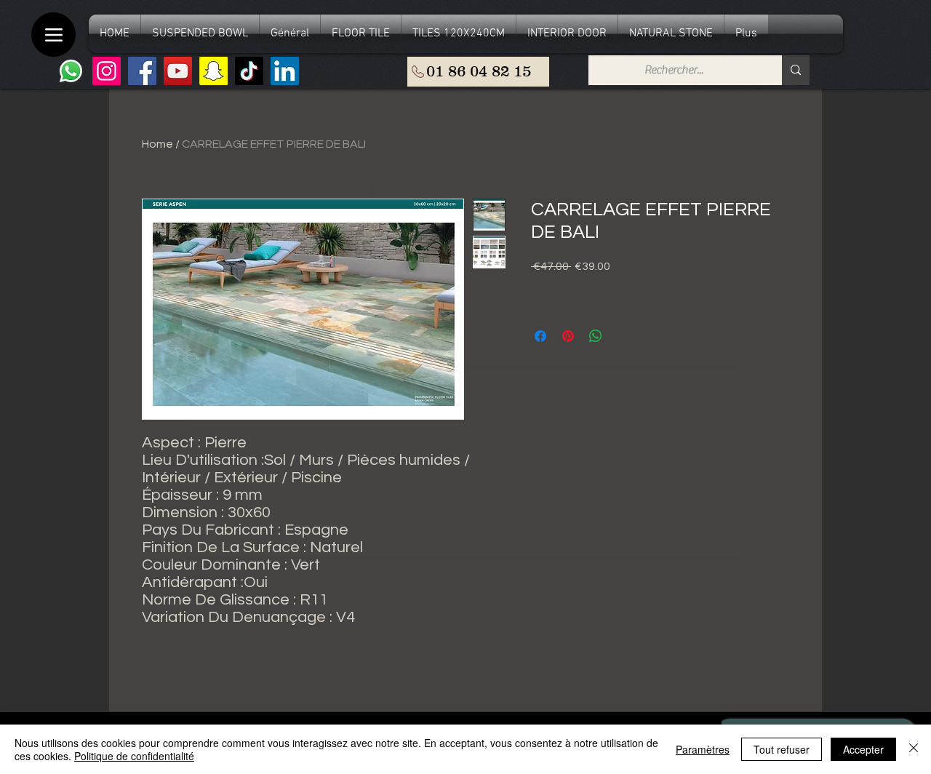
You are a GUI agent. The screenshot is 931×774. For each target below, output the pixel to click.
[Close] (913, 749)
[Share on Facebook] (540, 336)
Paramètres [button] (703, 749)
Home (157, 144)
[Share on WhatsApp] (595, 336)
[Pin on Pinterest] (568, 336)
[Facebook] (142, 71)
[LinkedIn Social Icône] (285, 71)
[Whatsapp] (71, 71)
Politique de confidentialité (134, 756)
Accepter (863, 749)
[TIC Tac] (249, 71)
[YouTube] (178, 71)
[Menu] (53, 34)
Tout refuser (782, 749)
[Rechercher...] (796, 70)
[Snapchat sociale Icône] (213, 71)
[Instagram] (106, 71)
